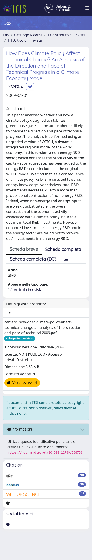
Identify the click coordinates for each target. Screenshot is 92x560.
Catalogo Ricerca (28, 34)
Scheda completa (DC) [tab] (33, 259)
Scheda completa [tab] (63, 249)
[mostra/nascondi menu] (87, 8)
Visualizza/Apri (23, 382)
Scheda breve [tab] (24, 249)
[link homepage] (16, 8)
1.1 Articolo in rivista (25, 40)
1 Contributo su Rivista (66, 34)
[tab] (66, 259)
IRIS (6, 34)
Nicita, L (15, 86)
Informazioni (21, 429)
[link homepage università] (57, 8)
